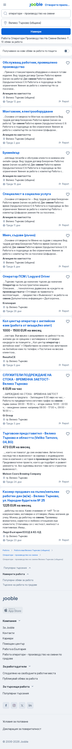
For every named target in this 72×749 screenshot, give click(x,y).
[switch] (66, 51)
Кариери (8, 638)
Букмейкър (11, 152)
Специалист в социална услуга (27, 194)
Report (65, 101)
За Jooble (8, 627)
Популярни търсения (15, 567)
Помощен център (14, 643)
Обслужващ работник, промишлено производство (30, 65)
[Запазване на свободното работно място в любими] (68, 62)
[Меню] (4, 4)
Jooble (24, 741)
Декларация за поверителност (22, 729)
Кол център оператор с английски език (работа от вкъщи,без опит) (29, 323)
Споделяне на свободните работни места (29, 673)
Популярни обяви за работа (18, 580)
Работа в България (14, 649)
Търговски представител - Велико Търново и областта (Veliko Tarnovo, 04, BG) (30, 438)
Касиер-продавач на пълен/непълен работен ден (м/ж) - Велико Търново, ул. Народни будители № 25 (31, 496)
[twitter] (22, 705)
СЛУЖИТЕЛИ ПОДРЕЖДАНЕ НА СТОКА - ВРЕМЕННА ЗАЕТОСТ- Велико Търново (27, 379)
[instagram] (14, 705)
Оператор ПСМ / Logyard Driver (26, 276)
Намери (36, 31)
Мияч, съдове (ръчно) (19, 235)
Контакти (8, 633)
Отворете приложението (58, 5)
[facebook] (6, 705)
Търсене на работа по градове (20, 584)
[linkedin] (30, 705)
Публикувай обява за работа (20, 678)
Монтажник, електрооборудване (28, 111)
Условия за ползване (15, 721)
